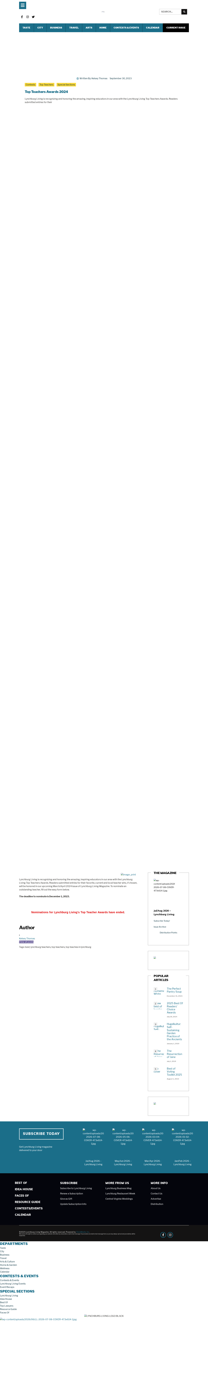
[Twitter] (33, 17)
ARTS (89, 27)
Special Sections (66, 84)
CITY (40, 27)
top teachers (58, 947)
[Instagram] (27, 17)
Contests (30, 84)
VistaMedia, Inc (82, 1232)
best (27, 947)
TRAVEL (74, 27)
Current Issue (176, 27)
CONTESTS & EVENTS (126, 27)
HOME (103, 27)
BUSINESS (56, 27)
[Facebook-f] (22, 17)
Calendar (152, 27)
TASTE (26, 27)
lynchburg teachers (41, 947)
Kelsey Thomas (27, 938)
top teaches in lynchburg (78, 947)
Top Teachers (46, 84)
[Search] (184, 11)
